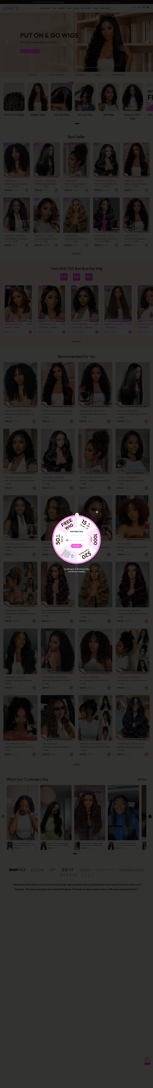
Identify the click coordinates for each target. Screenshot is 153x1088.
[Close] (97, 512)
